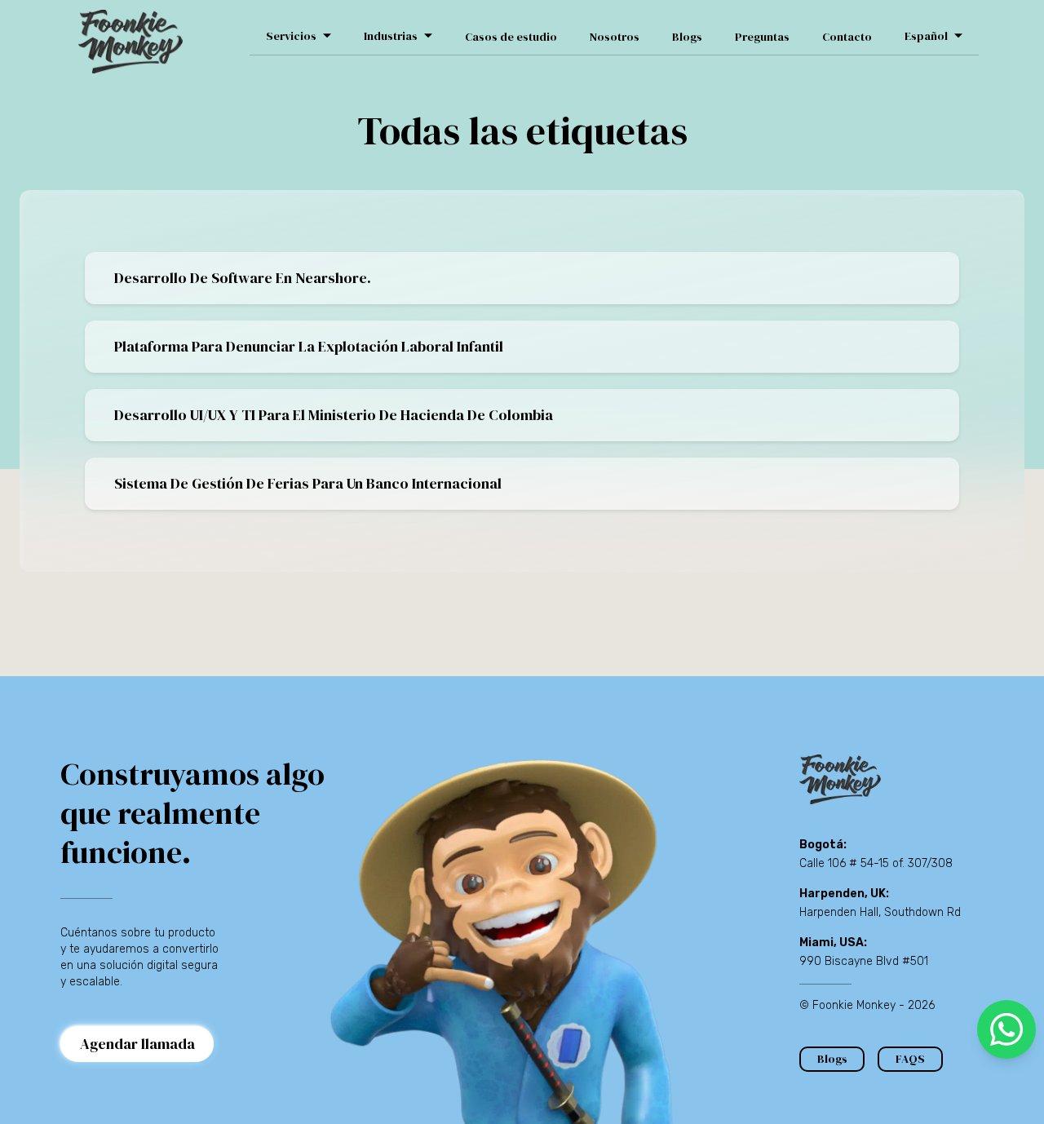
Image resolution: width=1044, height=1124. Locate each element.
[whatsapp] (1006, 1029)
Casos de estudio (511, 37)
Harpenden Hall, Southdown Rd (880, 912)
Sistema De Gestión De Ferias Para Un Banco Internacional (308, 483)
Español (926, 36)
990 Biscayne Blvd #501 (863, 961)
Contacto (847, 37)
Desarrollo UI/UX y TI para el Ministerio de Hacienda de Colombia (333, 415)
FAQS (910, 1059)
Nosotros (614, 37)
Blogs (687, 37)
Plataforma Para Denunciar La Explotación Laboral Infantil (308, 346)
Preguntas (762, 37)
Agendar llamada (137, 1043)
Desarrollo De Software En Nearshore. (242, 278)
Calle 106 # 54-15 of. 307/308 (876, 863)
